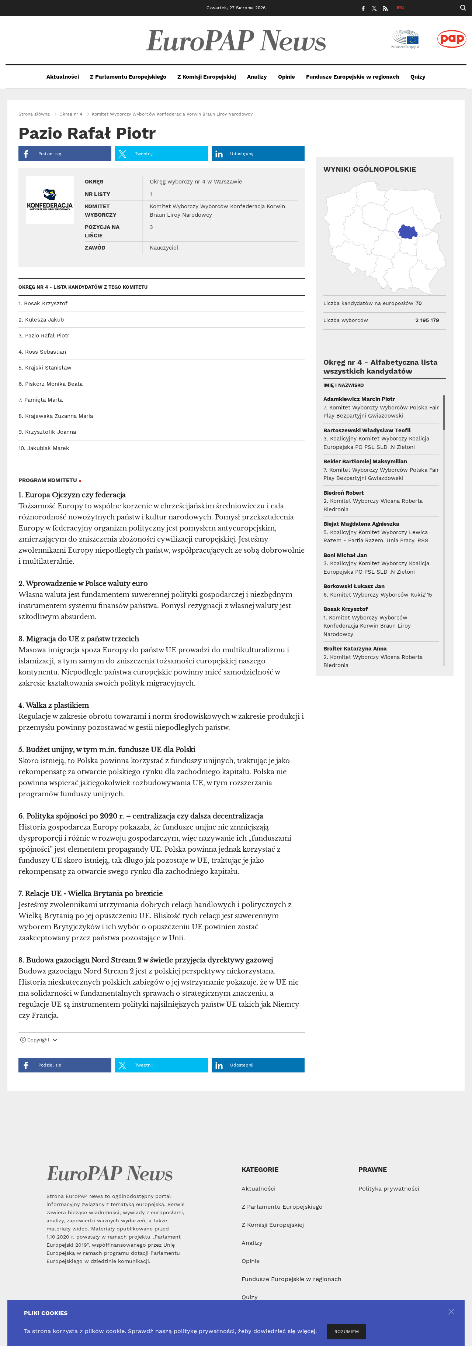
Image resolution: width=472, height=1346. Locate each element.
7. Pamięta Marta (40, 399)
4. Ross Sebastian (42, 351)
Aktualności (62, 76)
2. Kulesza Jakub (41, 319)
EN (400, 7)
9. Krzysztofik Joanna (47, 432)
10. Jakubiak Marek (43, 448)
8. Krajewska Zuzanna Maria (55, 416)
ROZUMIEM (346, 1331)
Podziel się (49, 153)
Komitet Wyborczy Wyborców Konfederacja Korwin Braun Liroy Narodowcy (172, 114)
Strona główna (34, 114)
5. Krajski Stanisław (45, 367)
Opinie (286, 76)
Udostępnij (241, 153)
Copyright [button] (38, 1040)
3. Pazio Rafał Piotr (43, 335)
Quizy (418, 76)
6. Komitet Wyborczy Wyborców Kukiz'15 (377, 594)
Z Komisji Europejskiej (206, 76)
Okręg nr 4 (70, 114)
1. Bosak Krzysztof (42, 303)
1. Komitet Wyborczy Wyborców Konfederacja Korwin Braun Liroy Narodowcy (367, 626)
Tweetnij (143, 153)
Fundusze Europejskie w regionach (352, 76)
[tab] (161, 1041)
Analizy (257, 76)
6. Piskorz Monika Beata (50, 384)
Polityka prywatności (388, 1188)
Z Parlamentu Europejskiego (128, 76)
